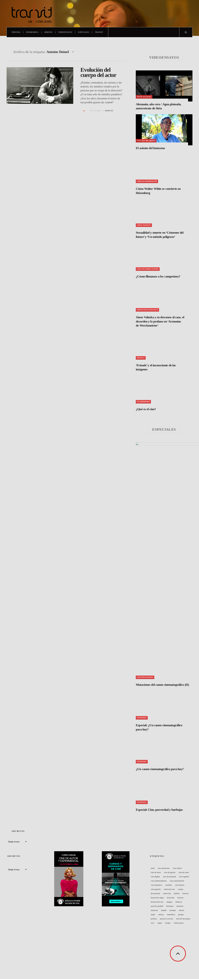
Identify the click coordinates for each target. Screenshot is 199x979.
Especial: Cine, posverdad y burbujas (159, 809)
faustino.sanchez (145, 677)
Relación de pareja (183, 919)
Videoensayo (179, 923)
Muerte (181, 910)
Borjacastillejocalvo (147, 310)
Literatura (169, 906)
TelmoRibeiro (143, 401)
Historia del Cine (157, 902)
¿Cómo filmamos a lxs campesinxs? (158, 276)
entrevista (167, 893)
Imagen (169, 902)
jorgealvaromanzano (147, 181)
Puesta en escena (166, 919)
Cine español (184, 876)
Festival (185, 893)
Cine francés (179, 885)
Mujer (153, 914)
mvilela (141, 358)
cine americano (164, 868)
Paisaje (181, 914)
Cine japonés (156, 889)
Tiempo (168, 923)
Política (154, 919)
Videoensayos (65, 32)
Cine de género (170, 872)
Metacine (154, 910)
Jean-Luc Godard (157, 906)
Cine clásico (177, 868)
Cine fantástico (156, 885)
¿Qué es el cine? (146, 409)
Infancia (178, 902)
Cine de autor (156, 872)
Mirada (163, 910)
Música (161, 914)
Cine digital (155, 876)
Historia (180, 898)
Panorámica (32, 32)
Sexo (152, 923)
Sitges (159, 923)
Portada (16, 32)
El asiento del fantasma (150, 148)
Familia (176, 893)
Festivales (170, 898)
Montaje (172, 910)
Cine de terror (184, 872)
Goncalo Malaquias (146, 140)
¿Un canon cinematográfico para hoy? (160, 769)
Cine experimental (177, 881)
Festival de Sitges (157, 898)
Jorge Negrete (144, 225)
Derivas (48, 32)
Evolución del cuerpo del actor (98, 72)
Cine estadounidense (159, 881)
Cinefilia (168, 885)
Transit (99, 32)
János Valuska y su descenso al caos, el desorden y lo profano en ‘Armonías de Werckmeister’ (160, 321)
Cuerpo (180, 889)
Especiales (83, 32)
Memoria (179, 906)
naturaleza (171, 914)
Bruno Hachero (144, 97)
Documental (155, 893)
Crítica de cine (169, 889)
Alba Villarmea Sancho (148, 269)
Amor (153, 868)
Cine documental (169, 876)
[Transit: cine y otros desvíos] (32, 13)
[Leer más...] (84, 110)
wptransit (142, 718)
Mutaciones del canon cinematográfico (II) (162, 684)
